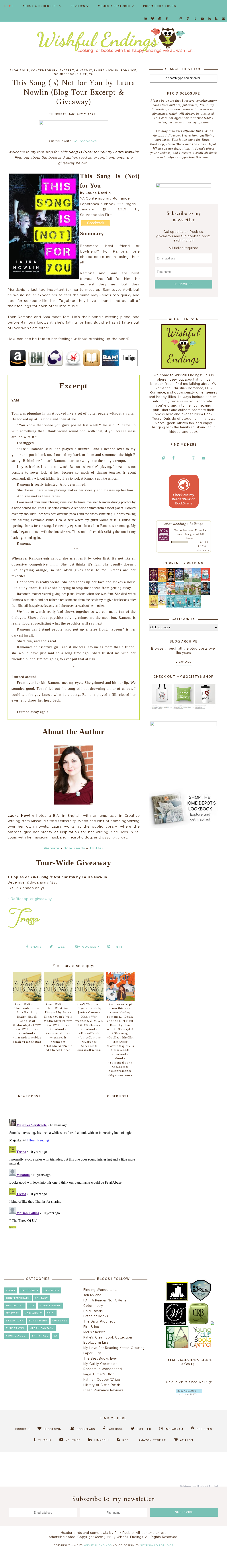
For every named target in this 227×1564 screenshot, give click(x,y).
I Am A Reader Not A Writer (105, 1300)
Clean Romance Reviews (103, 1390)
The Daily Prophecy (99, 1321)
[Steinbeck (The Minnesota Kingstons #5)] (205, 594)
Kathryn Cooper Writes (102, 1379)
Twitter (96, 848)
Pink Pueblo (124, 1532)
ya (91, 74)
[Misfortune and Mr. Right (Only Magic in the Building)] (170, 607)
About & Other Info (40, 6)
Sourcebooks (85, 141)
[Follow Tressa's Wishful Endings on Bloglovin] (189, 1393)
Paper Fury (92, 1353)
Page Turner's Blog (99, 1374)
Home (9, 6)
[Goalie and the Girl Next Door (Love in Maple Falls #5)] (170, 593)
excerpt (67, 70)
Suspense (59, 1320)
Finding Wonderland (100, 1289)
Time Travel (15, 1328)
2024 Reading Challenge (183, 523)
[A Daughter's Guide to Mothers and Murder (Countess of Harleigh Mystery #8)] (153, 607)
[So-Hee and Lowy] (162, 604)
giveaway (84, 70)
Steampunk (15, 1320)
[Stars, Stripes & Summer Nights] (179, 580)
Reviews (78, 6)
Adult (11, 1290)
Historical (15, 1305)
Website (51, 848)
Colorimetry (93, 1305)
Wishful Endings (98, 1545)
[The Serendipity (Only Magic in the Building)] (188, 607)
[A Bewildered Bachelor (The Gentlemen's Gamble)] (196, 580)
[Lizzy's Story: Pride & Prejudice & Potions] (153, 580)
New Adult (33, 1313)
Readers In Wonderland (102, 1369)
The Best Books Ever (100, 1358)
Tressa (178, 530)
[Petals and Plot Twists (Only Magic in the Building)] (179, 607)
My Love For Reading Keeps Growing (114, 1348)
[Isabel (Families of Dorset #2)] (196, 593)
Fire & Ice (91, 1327)
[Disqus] (74, 1172)
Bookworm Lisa (96, 1342)
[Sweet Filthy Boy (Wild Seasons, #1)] (162, 581)
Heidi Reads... (94, 1311)
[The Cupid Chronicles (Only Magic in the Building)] (196, 607)
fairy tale (40, 1336)
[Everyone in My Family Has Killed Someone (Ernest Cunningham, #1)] (205, 580)
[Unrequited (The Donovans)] (179, 594)
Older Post (118, 1096)
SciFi (51, 1313)
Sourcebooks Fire (70, 74)
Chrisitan (51, 1290)
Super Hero (38, 1320)
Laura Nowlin (106, 70)
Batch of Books (95, 1316)
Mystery (13, 1313)
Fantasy (41, 1298)
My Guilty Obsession (100, 1364)
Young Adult (16, 1336)
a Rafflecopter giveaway (30, 899)
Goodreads (74, 848)
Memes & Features (114, 6)
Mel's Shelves (94, 1332)
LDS (31, 1305)
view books (203, 550)
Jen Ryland (92, 1295)
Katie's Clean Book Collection (107, 1337)
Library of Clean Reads (102, 1385)
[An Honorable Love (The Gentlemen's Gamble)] (188, 580)
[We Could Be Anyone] (170, 580)
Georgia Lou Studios (156, 1545)
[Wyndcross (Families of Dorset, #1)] (188, 593)
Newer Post (29, 1096)
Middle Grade (50, 1305)
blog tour (19, 70)
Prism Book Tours (159, 6)
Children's (29, 1290)
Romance (128, 70)
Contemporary (44, 70)
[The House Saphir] (153, 593)
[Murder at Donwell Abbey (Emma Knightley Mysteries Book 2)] (162, 593)
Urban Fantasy (42, 1328)
